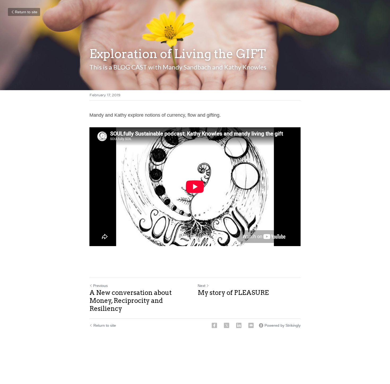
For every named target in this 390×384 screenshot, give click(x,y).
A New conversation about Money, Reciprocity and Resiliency (130, 300)
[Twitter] (226, 325)
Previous (100, 285)
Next (201, 285)
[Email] (251, 325)
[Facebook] (214, 325)
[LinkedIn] (238, 325)
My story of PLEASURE (233, 292)
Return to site (26, 12)
